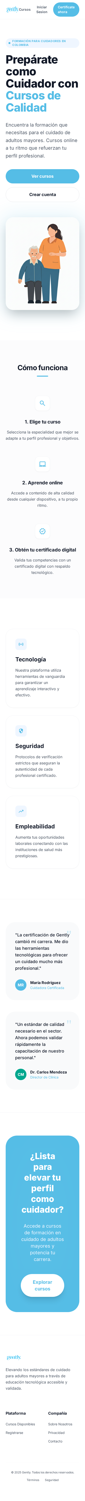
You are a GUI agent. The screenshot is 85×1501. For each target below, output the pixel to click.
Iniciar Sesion (41, 9)
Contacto (55, 1441)
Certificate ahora (66, 9)
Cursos (25, 9)
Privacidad (56, 1433)
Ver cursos (42, 176)
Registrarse (14, 1433)
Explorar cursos (42, 1285)
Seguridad (52, 1480)
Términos (33, 1480)
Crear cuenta (42, 194)
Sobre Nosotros (60, 1424)
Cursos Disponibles (20, 1424)
